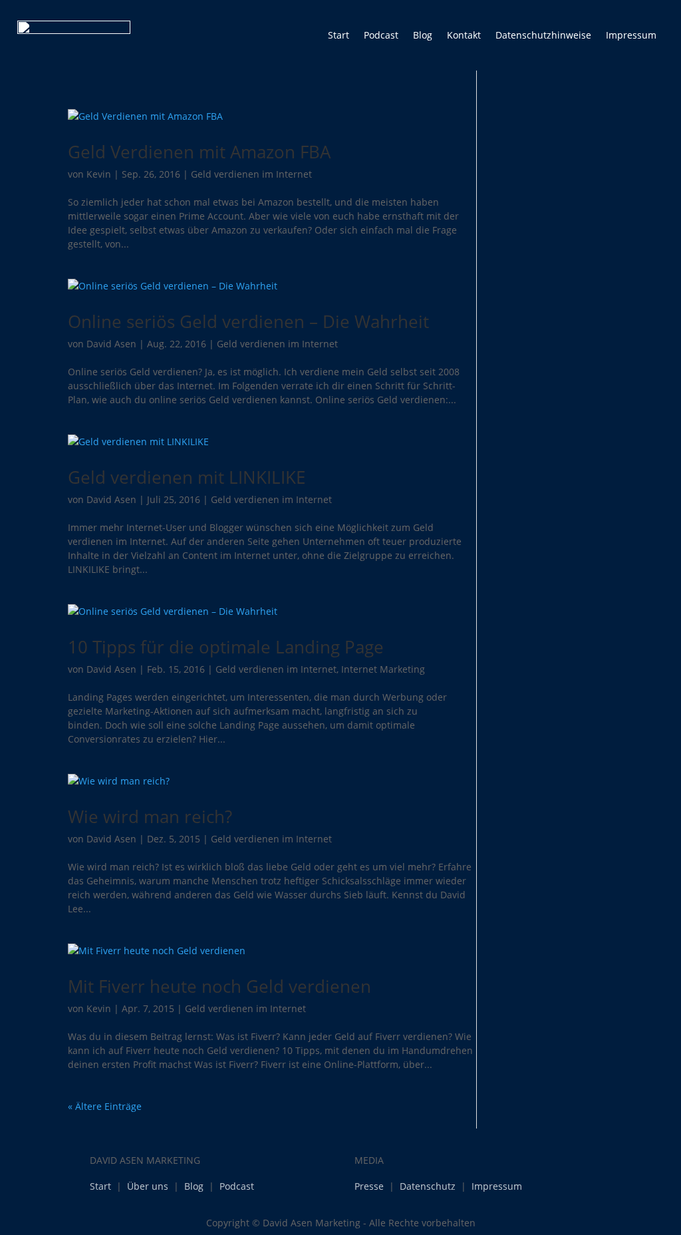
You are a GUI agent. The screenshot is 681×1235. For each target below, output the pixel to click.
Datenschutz (428, 1186)
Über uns (147, 1186)
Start (338, 35)
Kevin (98, 174)
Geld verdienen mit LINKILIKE (186, 477)
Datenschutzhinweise (543, 35)
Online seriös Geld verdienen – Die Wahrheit (248, 321)
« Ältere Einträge (105, 1106)
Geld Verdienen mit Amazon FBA (199, 152)
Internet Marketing (383, 669)
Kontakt (464, 35)
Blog (422, 35)
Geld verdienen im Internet (251, 174)
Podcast (381, 35)
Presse (369, 1186)
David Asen (111, 343)
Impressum (631, 35)
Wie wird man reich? (150, 816)
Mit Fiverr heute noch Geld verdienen (219, 986)
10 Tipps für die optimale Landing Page (226, 647)
